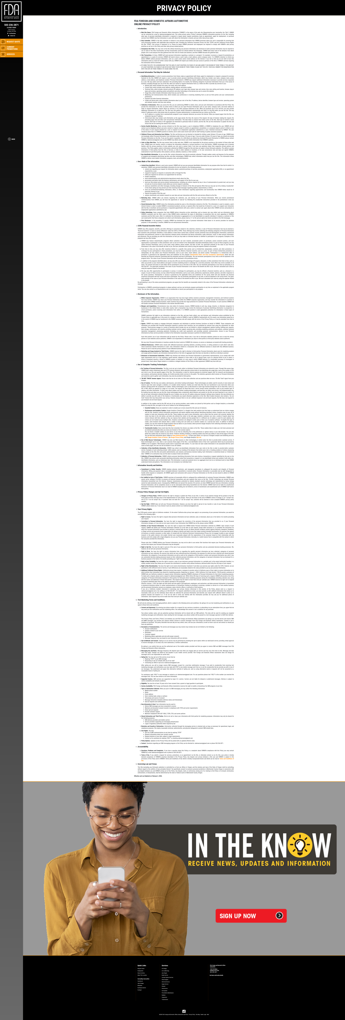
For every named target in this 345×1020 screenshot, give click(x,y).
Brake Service (165, 975)
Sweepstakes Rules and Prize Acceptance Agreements (207, 254)
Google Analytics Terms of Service (158, 437)
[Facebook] (184, 1011)
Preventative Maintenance (168, 993)
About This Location (142, 975)
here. (173, 425)
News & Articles (141, 973)
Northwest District (142, 987)
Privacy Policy (192, 1014)
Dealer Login (203, 1014)
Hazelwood (140, 981)
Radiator (164, 995)
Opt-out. (199, 437)
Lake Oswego (141, 983)
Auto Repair (164, 973)
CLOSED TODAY (11, 27)
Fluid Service (165, 988)
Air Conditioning (165, 970)
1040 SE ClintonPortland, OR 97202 (214, 969)
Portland (139, 990)
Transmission (165, 999)
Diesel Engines (165, 979)
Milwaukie (140, 985)
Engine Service (165, 984)
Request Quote (141, 968)
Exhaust (163, 986)
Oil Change (164, 968)
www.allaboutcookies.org (180, 435)
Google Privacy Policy (177, 437)
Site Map (198, 1014)
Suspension (164, 997)
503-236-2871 (213, 972)
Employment (140, 970)
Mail (208, 1014)
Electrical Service (166, 981)
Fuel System (164, 990)
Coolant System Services (167, 977)
